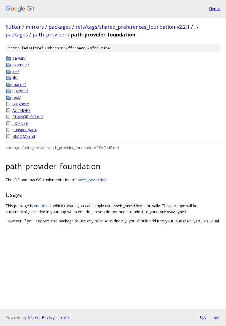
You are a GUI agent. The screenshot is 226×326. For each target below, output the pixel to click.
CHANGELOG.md (27, 116)
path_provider (49, 34)
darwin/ (19, 58)
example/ (20, 64)
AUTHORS (21, 110)
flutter (13, 26)
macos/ (19, 84)
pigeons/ (20, 90)
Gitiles (33, 317)
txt (203, 317)
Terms (63, 317)
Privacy (48, 317)
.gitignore (20, 103)
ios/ (15, 71)
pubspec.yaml (24, 129)
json (216, 317)
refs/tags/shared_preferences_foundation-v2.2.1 (133, 26)
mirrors (35, 26)
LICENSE (20, 123)
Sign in (214, 8)
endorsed (42, 205)
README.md (23, 136)
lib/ (15, 77)
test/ (16, 97)
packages (60, 26)
